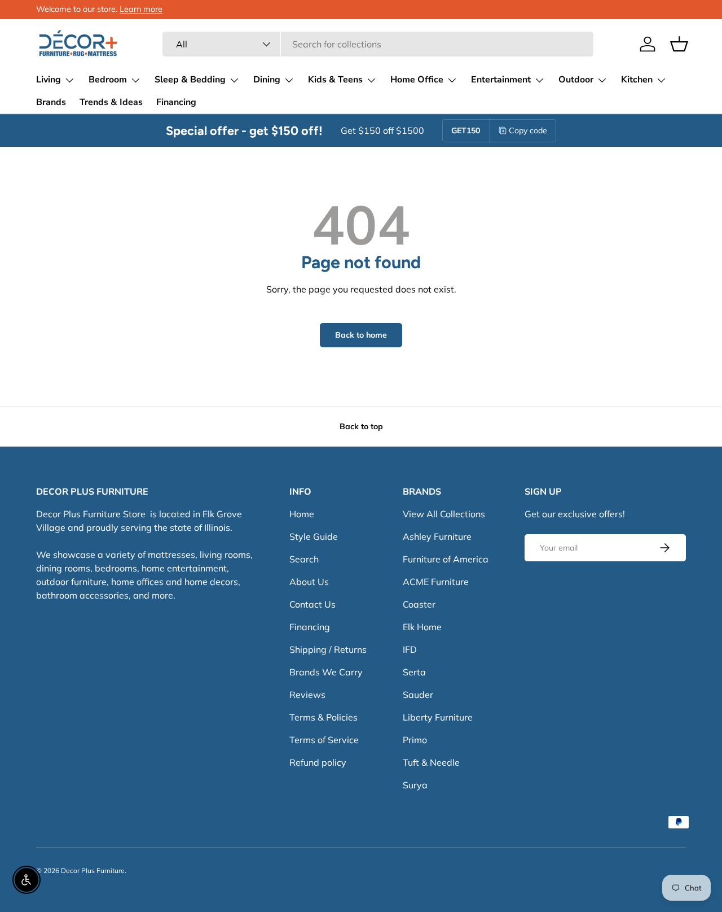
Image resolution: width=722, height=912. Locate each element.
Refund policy (317, 762)
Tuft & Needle (431, 762)
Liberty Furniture (438, 717)
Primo (415, 739)
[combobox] (377, 44)
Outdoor (575, 79)
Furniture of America (445, 559)
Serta (414, 672)
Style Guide (313, 536)
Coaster (419, 604)
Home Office (416, 79)
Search (304, 559)
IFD (410, 649)
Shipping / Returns (328, 649)
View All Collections (444, 514)
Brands (51, 102)
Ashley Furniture (437, 536)
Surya (415, 785)
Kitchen (637, 79)
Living (48, 79)
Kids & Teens (335, 79)
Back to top (361, 426)
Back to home (361, 335)
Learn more (141, 9)
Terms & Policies (323, 717)
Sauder (418, 694)
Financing (176, 102)
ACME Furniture (436, 581)
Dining (266, 79)
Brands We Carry (326, 672)
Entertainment (501, 79)
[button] (679, 44)
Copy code (528, 130)
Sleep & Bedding (190, 79)
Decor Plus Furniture (93, 870)
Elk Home (422, 626)
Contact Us (312, 604)
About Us (309, 581)
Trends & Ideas (111, 102)
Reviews (307, 694)
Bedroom (108, 79)
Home (301, 514)
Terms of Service (324, 739)
